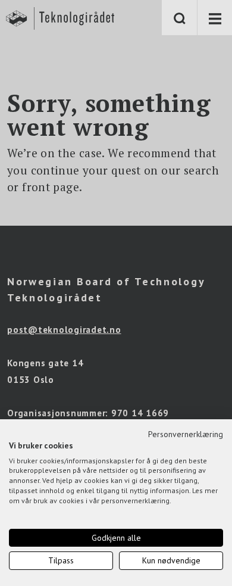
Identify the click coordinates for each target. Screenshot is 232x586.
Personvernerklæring (185, 434)
